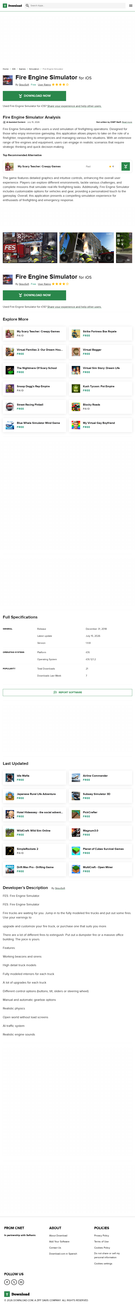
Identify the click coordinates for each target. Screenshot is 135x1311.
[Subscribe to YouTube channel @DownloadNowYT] (21, 1282)
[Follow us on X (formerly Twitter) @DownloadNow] (14, 1282)
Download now (37, 96)
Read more (127, 122)
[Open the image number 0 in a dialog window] (30, 247)
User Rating (44, 84)
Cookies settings (103, 1263)
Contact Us (55, 1247)
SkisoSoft (60, 888)
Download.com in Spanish (63, 1253)
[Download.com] (12, 6)
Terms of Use (101, 1241)
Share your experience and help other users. (74, 106)
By (22, 84)
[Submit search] (27, 5)
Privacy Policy (101, 1235)
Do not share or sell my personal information (107, 1255)
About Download (58, 1235)
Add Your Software (59, 1241)
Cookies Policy (102, 1247)
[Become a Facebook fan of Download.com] (7, 1282)
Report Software (70, 692)
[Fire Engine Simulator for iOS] (8, 80)
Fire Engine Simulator (53, 77)
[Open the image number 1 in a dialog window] (86, 247)
